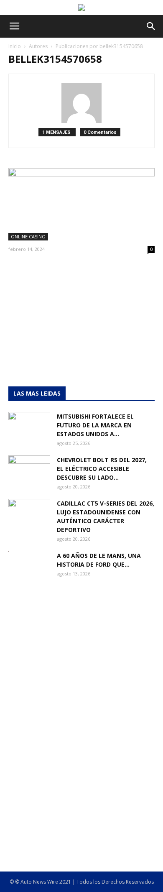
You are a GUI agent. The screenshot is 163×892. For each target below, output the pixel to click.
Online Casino (28, 236)
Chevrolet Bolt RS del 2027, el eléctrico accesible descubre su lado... (102, 468)
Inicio (14, 46)
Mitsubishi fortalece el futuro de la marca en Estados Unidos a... (95, 425)
